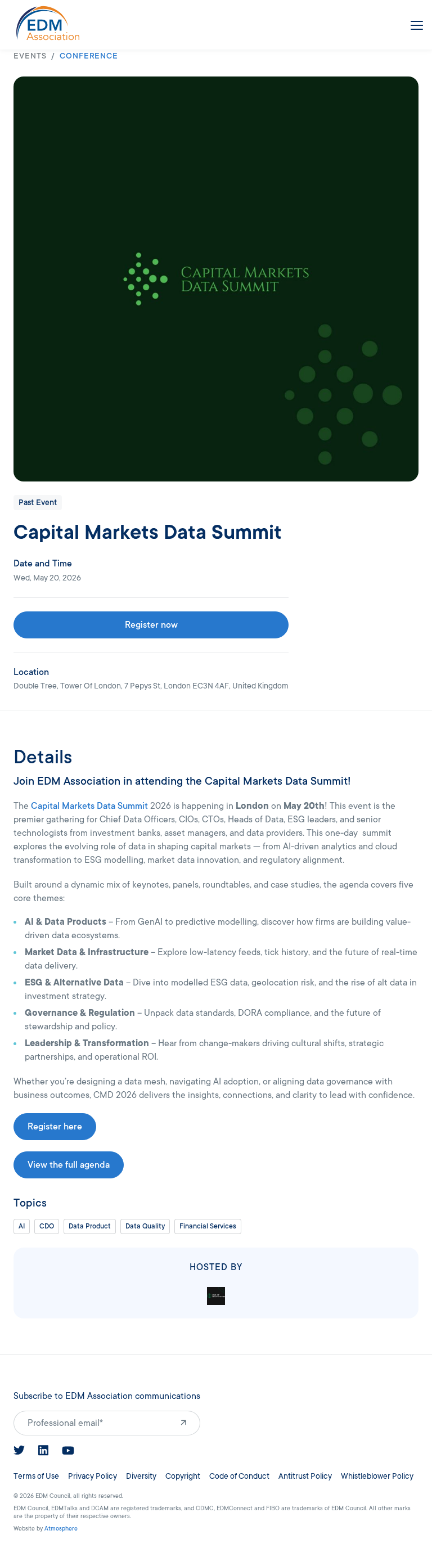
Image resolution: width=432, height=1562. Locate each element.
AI (22, 1226)
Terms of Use (36, 1476)
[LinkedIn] (43, 1450)
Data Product (90, 1226)
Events (30, 56)
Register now (151, 625)
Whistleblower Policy (377, 1476)
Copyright (182, 1476)
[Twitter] (19, 1450)
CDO (46, 1226)
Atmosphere (61, 1528)
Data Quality (145, 1226)
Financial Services (207, 1226)
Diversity (141, 1476)
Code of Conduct (239, 1476)
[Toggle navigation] (414, 23)
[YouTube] (68, 1450)
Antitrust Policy (305, 1476)
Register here (55, 1126)
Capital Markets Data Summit (89, 806)
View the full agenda (69, 1165)
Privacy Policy (92, 1476)
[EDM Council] (48, 23)
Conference (89, 56)
